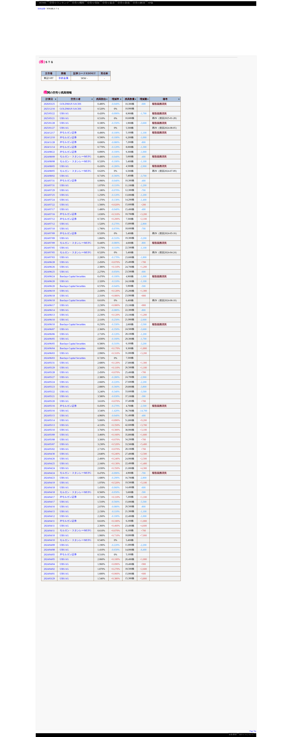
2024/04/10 (49, 535)
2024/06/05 (49, 338)
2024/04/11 (49, 521)
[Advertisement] (146, 33)
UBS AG (64, 113)
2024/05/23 (49, 386)
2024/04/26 (49, 458)
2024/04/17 (49, 497)
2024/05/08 (49, 439)
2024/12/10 (49, 137)
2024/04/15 (49, 511)
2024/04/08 (49, 549)
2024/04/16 (49, 506)
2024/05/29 (49, 367)
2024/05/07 (49, 444)
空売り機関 (78, 2)
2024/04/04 (49, 564)
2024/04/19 (49, 482)
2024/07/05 (49, 247)
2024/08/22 (49, 152)
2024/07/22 (49, 204)
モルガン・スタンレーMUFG (75, 156)
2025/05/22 (49, 113)
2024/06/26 (49, 267)
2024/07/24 (49, 199)
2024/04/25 (49, 463)
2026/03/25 (49, 104)
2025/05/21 (49, 118)
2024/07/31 (49, 180)
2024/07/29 (49, 190)
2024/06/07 (49, 329)
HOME (42, 2)
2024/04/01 (49, 573)
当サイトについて (246, 734)
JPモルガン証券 (68, 132)
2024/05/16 (49, 406)
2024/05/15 (49, 415)
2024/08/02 (49, 176)
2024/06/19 (49, 291)
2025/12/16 (49, 108)
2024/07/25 (49, 195)
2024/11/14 (49, 147)
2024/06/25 (49, 271)
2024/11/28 (49, 142)
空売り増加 (93, 2)
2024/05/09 (49, 434)
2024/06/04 (49, 348)
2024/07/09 (49, 233)
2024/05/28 (49, 372)
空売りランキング (59, 2)
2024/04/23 (49, 477)
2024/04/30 (49, 453)
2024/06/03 (49, 353)
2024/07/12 (49, 219)
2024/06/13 (49, 314)
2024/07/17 (49, 209)
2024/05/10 (49, 430)
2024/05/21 (49, 396)
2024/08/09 (49, 156)
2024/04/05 (49, 554)
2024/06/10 (49, 319)
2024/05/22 (49, 391)
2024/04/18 (49, 487)
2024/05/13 (49, 425)
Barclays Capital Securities (72, 276)
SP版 (150, 2)
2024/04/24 (49, 468)
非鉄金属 (41, 9)
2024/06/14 (49, 310)
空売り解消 (139, 2)
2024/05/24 (49, 382)
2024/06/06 (49, 334)
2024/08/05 (49, 166)
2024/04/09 (49, 545)
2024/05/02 (49, 449)
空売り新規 (124, 2)
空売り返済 (108, 2)
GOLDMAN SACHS (70, 104)
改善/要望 (233, 734)
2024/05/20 (49, 401)
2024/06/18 (49, 295)
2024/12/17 (49, 132)
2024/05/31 (49, 362)
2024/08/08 (49, 161)
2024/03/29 (49, 578)
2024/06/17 (49, 305)
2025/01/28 (49, 123)
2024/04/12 (49, 516)
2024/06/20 (49, 281)
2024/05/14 (49, 420)
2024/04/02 (49, 569)
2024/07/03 (49, 257)
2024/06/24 (49, 276)
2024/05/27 (49, 377)
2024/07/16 (49, 214)
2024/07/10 (49, 228)
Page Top (253, 731)
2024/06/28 (49, 262)
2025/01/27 (49, 128)
